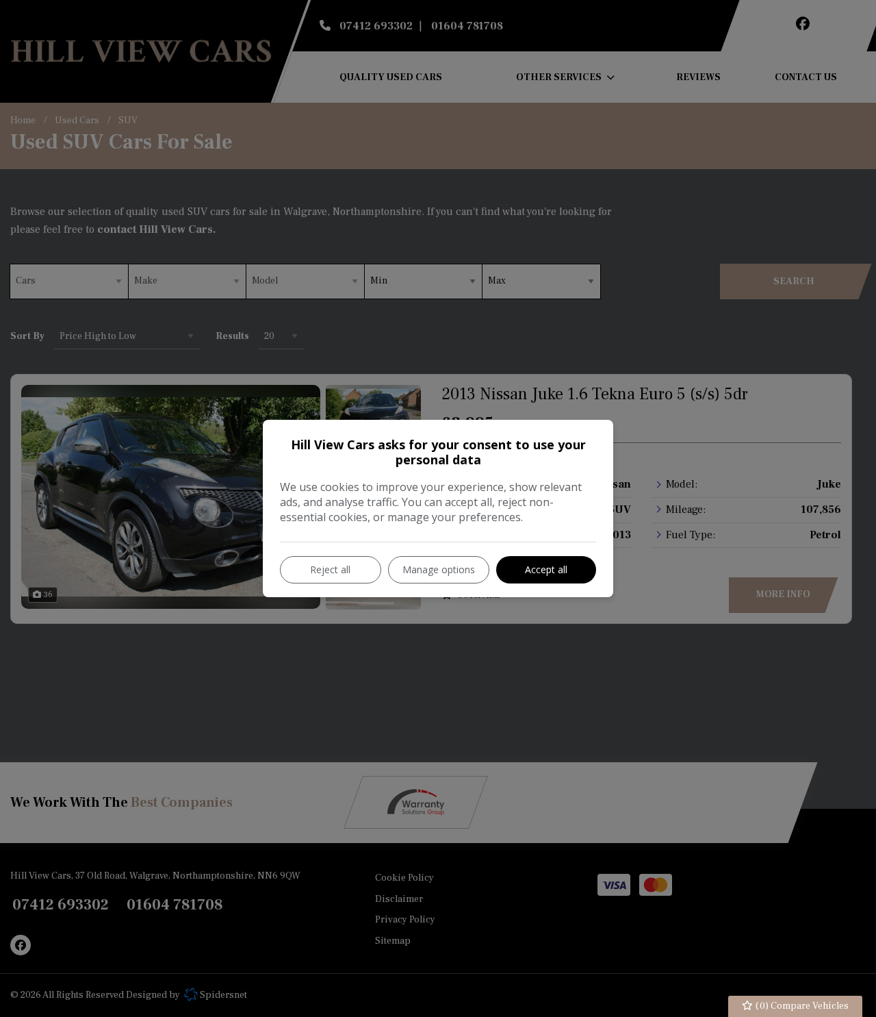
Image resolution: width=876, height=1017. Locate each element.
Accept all (546, 569)
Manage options (438, 569)
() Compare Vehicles (801, 1006)
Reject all (330, 569)
